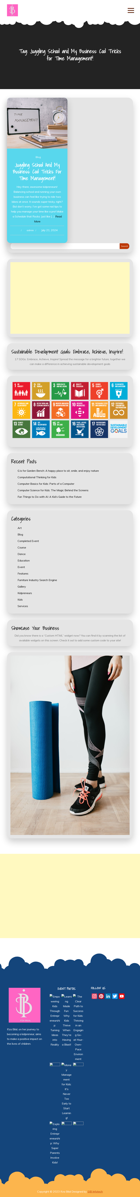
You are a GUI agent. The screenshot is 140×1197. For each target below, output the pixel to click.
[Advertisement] (70, 298)
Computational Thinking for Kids (37, 477)
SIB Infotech (95, 1191)
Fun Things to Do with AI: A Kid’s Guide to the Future (50, 496)
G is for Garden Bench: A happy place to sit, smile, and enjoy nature (58, 470)
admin (30, 230)
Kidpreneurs (25, 593)
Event (21, 567)
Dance (22, 554)
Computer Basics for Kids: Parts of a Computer (46, 483)
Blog (38, 157)
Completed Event (28, 541)
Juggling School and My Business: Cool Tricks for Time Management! (37, 171)
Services (23, 606)
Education (24, 560)
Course (22, 547)
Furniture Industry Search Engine (37, 580)
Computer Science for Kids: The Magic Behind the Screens (53, 490)
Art (20, 528)
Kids (20, 599)
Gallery (22, 586)
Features (23, 573)
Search (124, 246)
